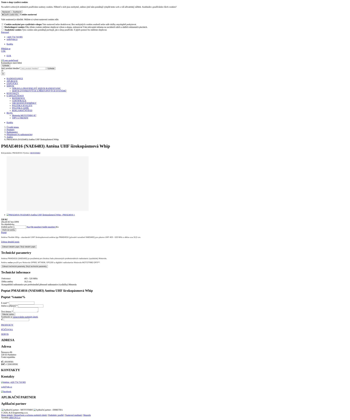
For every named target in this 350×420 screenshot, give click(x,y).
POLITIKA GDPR (20, 108)
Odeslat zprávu (8, 314)
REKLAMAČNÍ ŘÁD (22, 110)
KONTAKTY (13, 93)
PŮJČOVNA (7, 329)
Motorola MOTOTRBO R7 (24, 115)
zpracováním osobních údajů (25, 317)
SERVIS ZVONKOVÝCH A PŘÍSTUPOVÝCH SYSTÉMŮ (39, 91)
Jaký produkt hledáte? (10, 68)
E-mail (4, 303)
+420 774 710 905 (17, 382)
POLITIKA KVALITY (22, 105)
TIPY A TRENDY (20, 118)
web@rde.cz (6, 387)
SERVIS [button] (10, 86)
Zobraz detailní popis (10, 242)
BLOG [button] (10, 113)
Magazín (87, 415)
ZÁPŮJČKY (12, 83)
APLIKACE (12, 81)
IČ (2, 319)
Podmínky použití (56, 415)
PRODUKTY (7, 325)
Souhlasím (17, 12)
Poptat (4, 232)
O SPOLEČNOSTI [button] (15, 96)
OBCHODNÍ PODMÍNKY (24, 103)
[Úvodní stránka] (9, 60)
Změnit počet (6, 227)
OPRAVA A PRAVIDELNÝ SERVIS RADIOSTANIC (36, 88)
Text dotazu (6, 311)
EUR (9, 56)
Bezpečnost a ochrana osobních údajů (30, 415)
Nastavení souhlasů (73, 415)
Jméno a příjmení (8, 306)
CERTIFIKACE (19, 101)
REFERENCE (18, 98)
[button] (3, 51)
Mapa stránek (7, 415)
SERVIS (5, 334)
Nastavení (6, 12)
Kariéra (10, 44)
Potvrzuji (5, 32)
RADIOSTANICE (15, 78)
